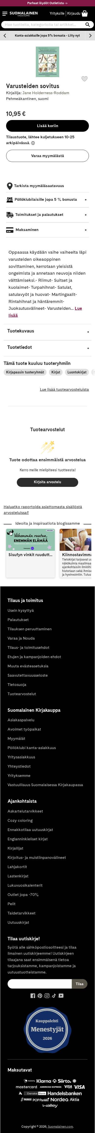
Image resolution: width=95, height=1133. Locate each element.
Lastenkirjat (18, 876)
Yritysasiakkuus (21, 757)
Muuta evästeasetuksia (28, 666)
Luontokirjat (76, 372)
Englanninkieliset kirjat (28, 839)
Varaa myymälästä (47, 155)
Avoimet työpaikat (24, 729)
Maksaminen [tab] (26, 229)
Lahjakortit (17, 866)
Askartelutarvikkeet (25, 811)
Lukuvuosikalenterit (25, 885)
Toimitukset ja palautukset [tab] (39, 214)
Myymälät (16, 738)
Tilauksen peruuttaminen (30, 629)
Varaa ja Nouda (21, 638)
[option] (47, 35)
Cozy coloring (20, 820)
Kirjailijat (15, 848)
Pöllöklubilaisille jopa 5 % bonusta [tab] (46, 199)
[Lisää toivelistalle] (84, 79)
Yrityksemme (19, 775)
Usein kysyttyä (21, 610)
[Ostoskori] (85, 13)
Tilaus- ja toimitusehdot (28, 647)
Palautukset (18, 619)
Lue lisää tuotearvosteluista (64, 389)
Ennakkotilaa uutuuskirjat (30, 829)
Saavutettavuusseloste (28, 675)
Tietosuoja (17, 684)
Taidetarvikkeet (22, 913)
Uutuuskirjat (18, 922)
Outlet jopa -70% (23, 894)
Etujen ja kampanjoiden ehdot (34, 656)
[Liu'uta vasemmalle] (5, 35)
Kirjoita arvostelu (47, 482)
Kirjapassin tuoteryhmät (25, 372)
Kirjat (55, 372)
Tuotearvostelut (22, 694)
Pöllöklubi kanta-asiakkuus (32, 747)
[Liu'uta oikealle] (90, 35)
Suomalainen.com (60, 1126)
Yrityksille (57, 13)
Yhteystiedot (19, 766)
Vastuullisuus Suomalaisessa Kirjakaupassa (45, 784)
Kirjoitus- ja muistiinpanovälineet (37, 857)
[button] (4, 13)
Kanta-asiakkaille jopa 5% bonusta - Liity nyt (47, 35)
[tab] (47, 332)
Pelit (12, 904)
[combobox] (47, 24)
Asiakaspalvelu (21, 720)
